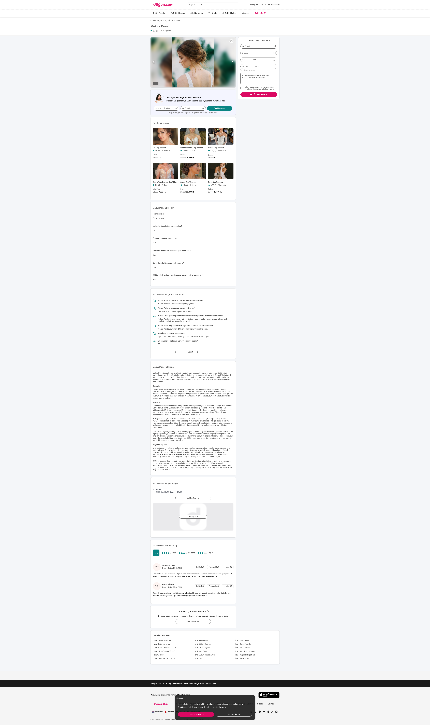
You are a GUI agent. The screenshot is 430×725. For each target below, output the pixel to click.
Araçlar (247, 13)
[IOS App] (269, 695)
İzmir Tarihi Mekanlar (162, 644)
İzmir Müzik (199, 659)
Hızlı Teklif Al (261, 13)
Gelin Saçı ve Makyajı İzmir (193, 684)
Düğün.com (156, 684)
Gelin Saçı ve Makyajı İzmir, (162, 21)
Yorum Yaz (191, 621)
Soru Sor (191, 352)
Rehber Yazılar (197, 13)
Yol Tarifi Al (191, 498)
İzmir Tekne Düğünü (202, 648)
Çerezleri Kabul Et (196, 714)
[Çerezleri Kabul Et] (252, 698)
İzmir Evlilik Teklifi (242, 659)
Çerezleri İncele (234, 714)
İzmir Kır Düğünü (201, 640)
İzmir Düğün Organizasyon (205, 655)
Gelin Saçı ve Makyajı (172, 684)
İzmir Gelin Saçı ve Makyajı (164, 659)
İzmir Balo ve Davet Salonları (165, 648)
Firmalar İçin (275, 4)
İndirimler (214, 13)
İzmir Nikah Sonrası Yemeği (164, 651)
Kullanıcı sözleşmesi (252, 87)
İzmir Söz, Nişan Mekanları (245, 651)
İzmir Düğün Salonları (203, 644)
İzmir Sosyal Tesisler (243, 644)
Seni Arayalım (219, 108)
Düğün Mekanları (159, 13)
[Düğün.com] (163, 4)
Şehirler (260, 704)
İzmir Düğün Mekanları (162, 640)
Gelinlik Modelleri (231, 13)
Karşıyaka (178, 21)
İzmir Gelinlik (159, 655)
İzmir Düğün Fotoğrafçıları (245, 655)
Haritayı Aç (193, 517)
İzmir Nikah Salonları (243, 648)
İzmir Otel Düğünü (242, 640)
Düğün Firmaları (179, 13)
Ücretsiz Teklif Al (260, 94)
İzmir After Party (201, 651)
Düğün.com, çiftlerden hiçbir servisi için (193, 113)
